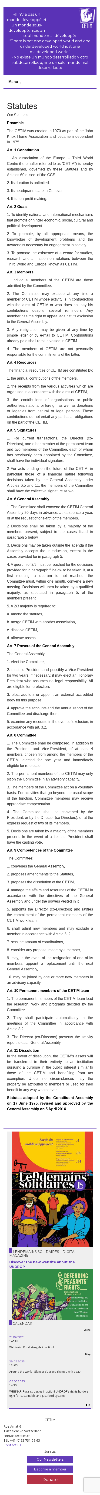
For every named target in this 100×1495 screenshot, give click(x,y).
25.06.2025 (16, 1337)
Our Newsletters (50, 1459)
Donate (50, 1479)
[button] (89, 1405)
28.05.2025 (16, 1361)
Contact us (12, 1445)
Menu (13, 82)
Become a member (50, 1469)
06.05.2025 (17, 1381)
